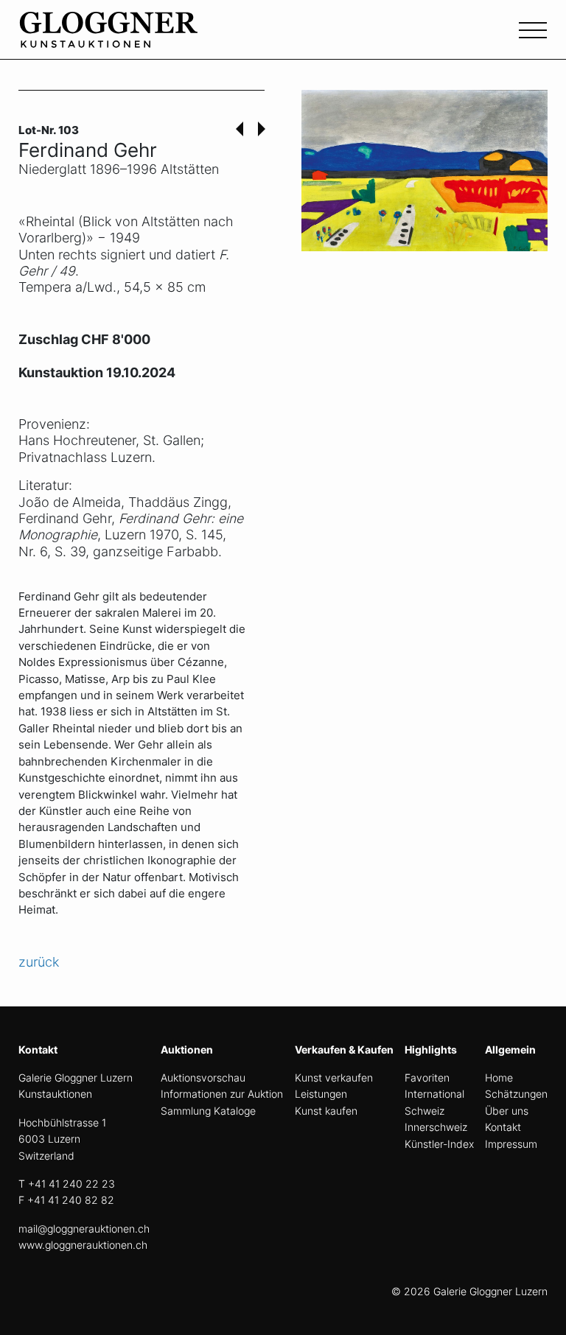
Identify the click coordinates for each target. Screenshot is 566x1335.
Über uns (506, 1110)
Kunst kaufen (326, 1110)
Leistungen (321, 1093)
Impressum (511, 1144)
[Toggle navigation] (533, 28)
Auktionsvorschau (203, 1077)
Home (499, 1077)
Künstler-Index (439, 1144)
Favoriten (427, 1077)
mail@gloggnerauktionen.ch (84, 1228)
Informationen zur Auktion (222, 1093)
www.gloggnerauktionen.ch (82, 1244)
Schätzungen (516, 1093)
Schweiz (424, 1110)
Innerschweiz (436, 1127)
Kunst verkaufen (334, 1077)
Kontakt (503, 1127)
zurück (38, 962)
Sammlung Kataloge (208, 1110)
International (434, 1093)
